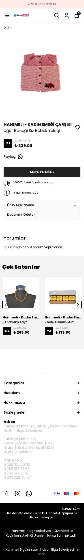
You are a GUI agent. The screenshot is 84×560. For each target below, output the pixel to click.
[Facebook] (6, 493)
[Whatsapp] (29, 493)
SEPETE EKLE (42, 171)
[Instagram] (18, 493)
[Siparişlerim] (66, 15)
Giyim (8, 27)
